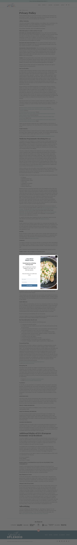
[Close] (56, 256)
